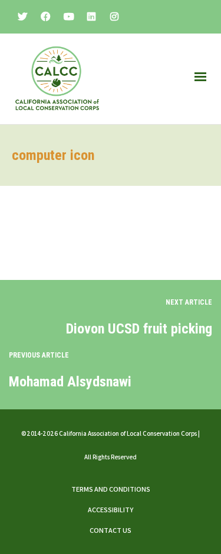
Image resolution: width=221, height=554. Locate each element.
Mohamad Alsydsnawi (70, 381)
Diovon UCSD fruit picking (139, 329)
